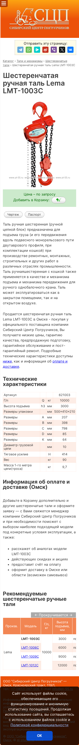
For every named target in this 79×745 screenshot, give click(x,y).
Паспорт (34, 214)
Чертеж (13, 214)
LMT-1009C (30, 656)
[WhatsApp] (28, 49)
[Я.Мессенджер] (37, 49)
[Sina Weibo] (45, 49)
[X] (62, 49)
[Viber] (53, 49)
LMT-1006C (30, 647)
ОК (39, 736)
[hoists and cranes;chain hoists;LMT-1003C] (59, 200)
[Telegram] (20, 49)
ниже (7, 361)
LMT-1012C (29, 665)
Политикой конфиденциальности (39, 725)
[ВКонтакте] (70, 49)
